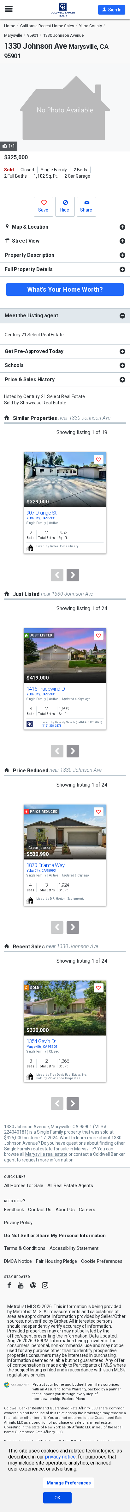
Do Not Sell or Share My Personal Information (55, 1235)
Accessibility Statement (74, 1248)
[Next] (73, 575)
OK (57, 1497)
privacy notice (60, 1457)
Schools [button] (14, 365)
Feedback (14, 1209)
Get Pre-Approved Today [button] (34, 351)
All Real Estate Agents (70, 1185)
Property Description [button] (29, 255)
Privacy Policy (18, 1222)
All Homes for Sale (23, 1185)
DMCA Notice (18, 1261)
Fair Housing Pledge (56, 1261)
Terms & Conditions (24, 1248)
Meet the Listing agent (31, 316)
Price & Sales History (30, 379)
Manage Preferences (69, 1482)
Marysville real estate (46, 1154)
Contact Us (39, 1209)
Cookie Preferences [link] (101, 1261)
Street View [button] (25, 241)
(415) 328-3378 (51, 726)
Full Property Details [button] (29, 269)
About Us (65, 1209)
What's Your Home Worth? (65, 289)
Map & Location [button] (29, 227)
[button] (111, 10)
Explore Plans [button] (73, 1399)
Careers (87, 1209)
